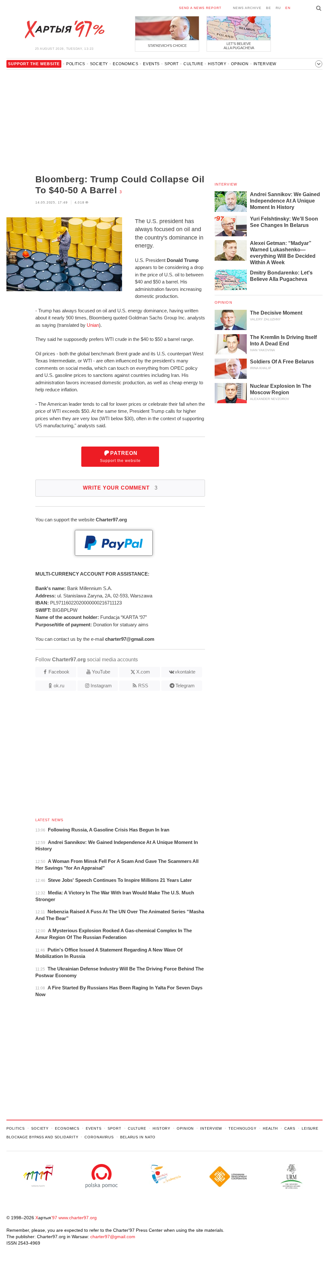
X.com (143, 671)
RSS (143, 685)
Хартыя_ (64, 29)
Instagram (101, 685)
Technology (242, 1128)
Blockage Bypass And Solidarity (42, 1137)
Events (151, 64)
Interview (264, 64)
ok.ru (59, 685)
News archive (247, 8)
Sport (171, 64)
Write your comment (120, 488)
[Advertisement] (105, 123)
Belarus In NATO (138, 1137)
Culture (193, 64)
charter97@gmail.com (112, 1236)
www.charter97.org (77, 1217)
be (268, 8)
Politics (75, 64)
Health (270, 1128)
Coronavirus (99, 1137)
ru (278, 8)
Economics (125, 64)
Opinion (239, 64)
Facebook (59, 671)
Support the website (120, 456)
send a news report (200, 8)
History (217, 64)
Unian (93, 325)
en (287, 8)
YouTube (101, 671)
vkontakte (185, 671)
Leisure (310, 1128)
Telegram (185, 685)
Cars (289, 1128)
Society (99, 64)
